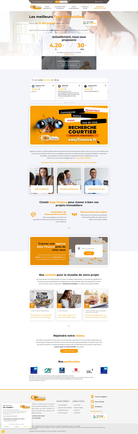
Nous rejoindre (36, 418)
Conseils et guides (62, 413)
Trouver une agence (101, 397)
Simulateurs (98, 407)
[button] (69, 326)
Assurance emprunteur (69, 189)
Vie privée (76, 410)
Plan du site (77, 405)
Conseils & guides (85, 7)
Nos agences (99, 1)
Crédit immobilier (47, 7)
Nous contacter (99, 402)
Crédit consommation (74, 7)
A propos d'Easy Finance (38, 416)
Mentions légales (78, 407)
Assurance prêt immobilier (60, 7)
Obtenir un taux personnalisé (69, 65)
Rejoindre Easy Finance (69, 351)
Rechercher (77, 413)
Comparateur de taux (96, 189)
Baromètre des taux (69, 54)
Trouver (89, 253)
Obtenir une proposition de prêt (100, 7)
